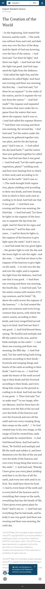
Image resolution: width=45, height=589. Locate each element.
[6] (16, 228)
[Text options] (42, 3)
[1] (24, 91)
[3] (3, 124)
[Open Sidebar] (22, 586)
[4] (23, 149)
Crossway (8, 11)
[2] (9, 103)
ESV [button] (34, 3)
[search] (20, 3)
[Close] (35, 566)
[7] (32, 295)
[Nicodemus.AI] (5, 573)
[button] (3, 3)
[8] (17, 400)
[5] (23, 166)
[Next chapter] (40, 579)
